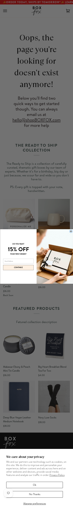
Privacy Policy (57, 475)
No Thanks (34, 494)
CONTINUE (18, 267)
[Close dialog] (70, 231)
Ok (34, 485)
